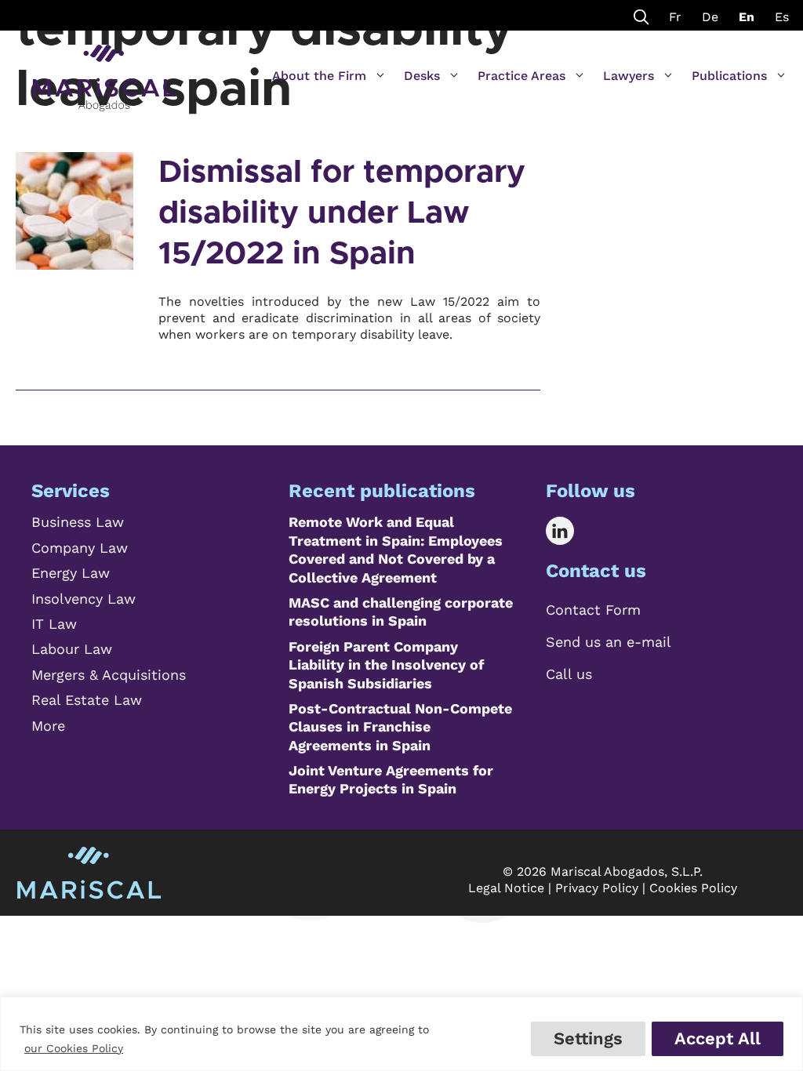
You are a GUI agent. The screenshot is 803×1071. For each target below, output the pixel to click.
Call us (569, 674)
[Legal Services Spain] (104, 71)
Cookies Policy (693, 887)
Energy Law (70, 573)
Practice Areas (521, 75)
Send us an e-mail (608, 642)
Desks (422, 75)
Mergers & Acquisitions (108, 674)
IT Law (54, 623)
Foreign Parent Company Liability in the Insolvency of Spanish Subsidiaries (386, 665)
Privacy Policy (596, 887)
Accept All (717, 1038)
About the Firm (319, 75)
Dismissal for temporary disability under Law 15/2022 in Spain (341, 213)
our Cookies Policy (73, 1048)
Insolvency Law (83, 598)
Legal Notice (506, 887)
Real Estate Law (86, 700)
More (48, 725)
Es (782, 16)
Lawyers (628, 75)
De (710, 16)
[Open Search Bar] (641, 15)
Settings (588, 1038)
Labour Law (71, 649)
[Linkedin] (571, 531)
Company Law (79, 547)
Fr (675, 16)
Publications (729, 75)
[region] (401, 1034)
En (746, 16)
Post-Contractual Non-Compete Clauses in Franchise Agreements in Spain (400, 726)
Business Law (77, 522)
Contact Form (593, 609)
